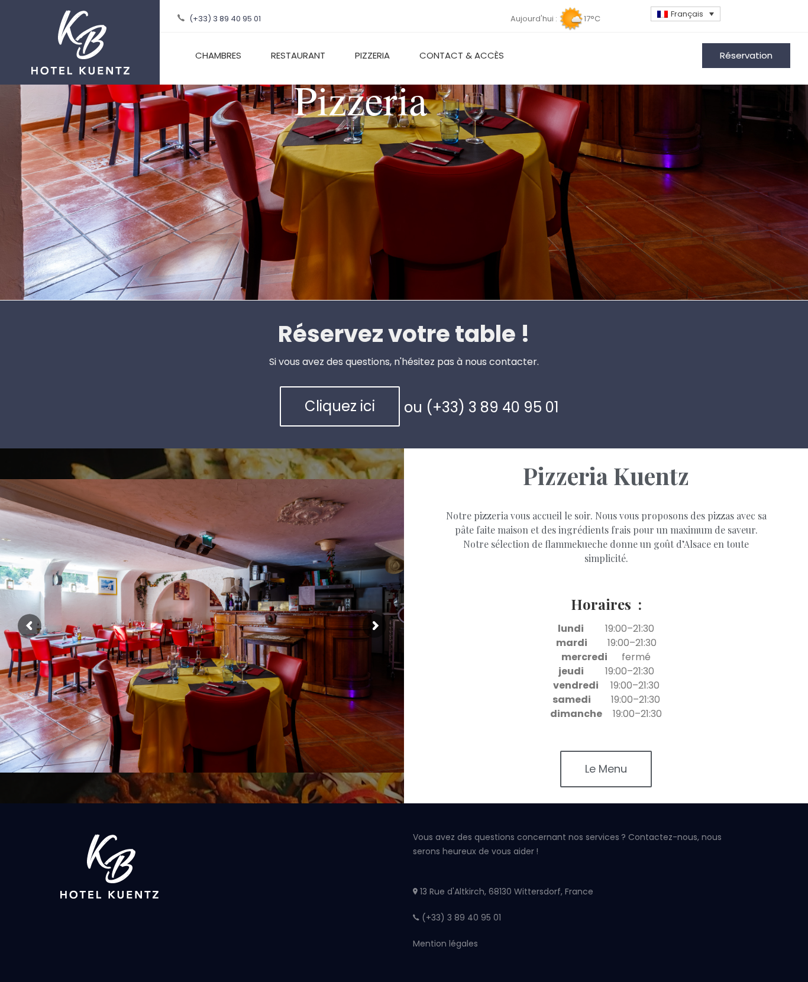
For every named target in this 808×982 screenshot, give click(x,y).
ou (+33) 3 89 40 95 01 (481, 407)
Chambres (218, 55)
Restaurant (298, 55)
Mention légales (445, 943)
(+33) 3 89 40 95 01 (224, 18)
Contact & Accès (461, 55)
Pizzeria (372, 55)
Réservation (746, 55)
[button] (340, 406)
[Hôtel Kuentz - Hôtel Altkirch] (80, 42)
